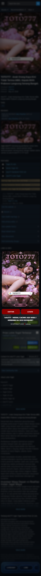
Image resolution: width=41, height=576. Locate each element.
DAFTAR (11, 312)
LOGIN (30, 312)
